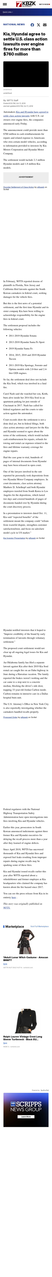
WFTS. (6, 907)
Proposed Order (10, 717)
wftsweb (40, 187)
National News (14, 24)
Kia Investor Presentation (14, 538)
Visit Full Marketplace (40, 927)
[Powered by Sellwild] (45, 1090)
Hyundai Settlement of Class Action (18, 187)
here (14, 897)
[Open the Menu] (4, 4)
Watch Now (44, 4)
